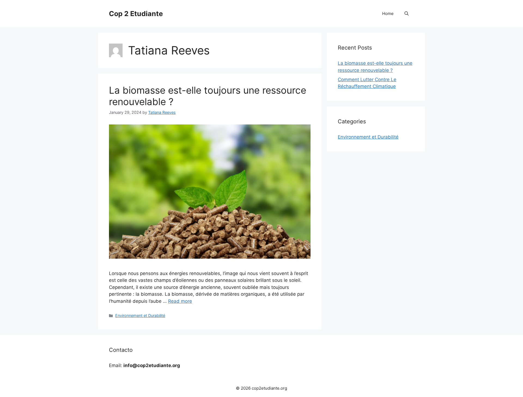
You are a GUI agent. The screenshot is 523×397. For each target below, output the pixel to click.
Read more (180, 301)
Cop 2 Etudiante (136, 14)
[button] (406, 13)
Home (388, 13)
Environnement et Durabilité (140, 315)
